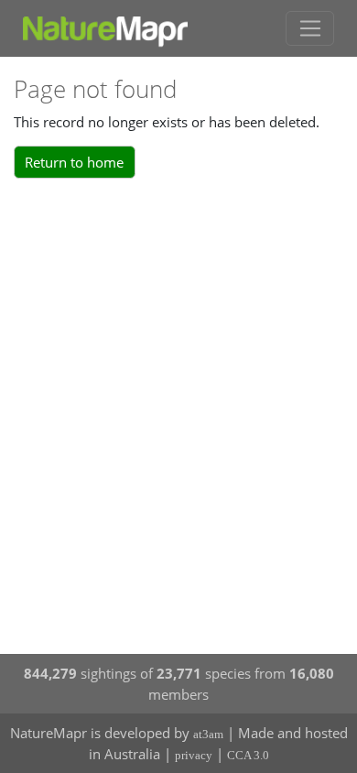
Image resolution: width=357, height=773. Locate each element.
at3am (208, 734)
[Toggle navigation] (310, 28)
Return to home (74, 162)
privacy (193, 755)
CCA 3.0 (248, 755)
